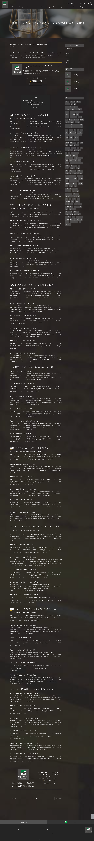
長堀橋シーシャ (80, 170)
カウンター (81, 124)
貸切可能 (67, 168)
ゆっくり (78, 168)
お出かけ (71, 129)
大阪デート (67, 165)
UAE (70, 119)
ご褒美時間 (81, 163)
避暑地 (67, 170)
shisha (67, 55)
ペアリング (71, 160)
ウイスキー (67, 104)
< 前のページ (13, 798)
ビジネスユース (75, 173)
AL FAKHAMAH (76, 119)
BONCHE (71, 181)
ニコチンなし (79, 132)
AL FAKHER (72, 114)
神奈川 (82, 129)
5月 (78, 165)
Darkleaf (67, 196)
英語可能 (74, 170)
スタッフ (77, 140)
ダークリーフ (79, 134)
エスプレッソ (76, 137)
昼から (81, 219)
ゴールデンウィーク (69, 158)
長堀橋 (70, 127)
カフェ (80, 109)
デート (67, 132)
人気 (78, 142)
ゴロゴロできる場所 (73, 163)
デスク (81, 127)
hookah (68, 53)
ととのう (71, 145)
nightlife (74, 198)
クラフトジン (68, 109)
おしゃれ (67, 101)
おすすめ (81, 111)
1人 (66, 152)
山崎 (72, 104)
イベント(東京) (80, 158)
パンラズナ (77, 122)
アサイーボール (73, 142)
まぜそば (71, 186)
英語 (70, 170)
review (67, 122)
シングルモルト (76, 196)
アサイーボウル (68, 191)
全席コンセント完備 (69, 214)
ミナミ (79, 160)
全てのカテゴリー (70, 48)
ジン (76, 106)
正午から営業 (68, 175)
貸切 (80, 222)
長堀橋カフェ (68, 183)
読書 (69, 152)
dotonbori (68, 201)
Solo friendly (76, 193)
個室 (72, 152)
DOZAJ (81, 119)
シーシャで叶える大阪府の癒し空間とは (36, 102)
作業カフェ (77, 201)
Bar (70, 198)
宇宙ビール (72, 111)
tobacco (67, 117)
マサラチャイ (73, 147)
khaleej (79, 117)
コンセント (76, 222)
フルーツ (71, 137)
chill (67, 51)
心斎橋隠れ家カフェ (78, 204)
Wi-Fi (71, 222)
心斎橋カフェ (68, 178)
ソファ (76, 124)
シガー (67, 209)
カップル (67, 163)
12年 (71, 196)
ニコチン (74, 132)
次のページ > (58, 798)
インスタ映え (74, 178)
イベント (67, 222)
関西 (75, 129)
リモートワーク (75, 127)
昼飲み (73, 109)
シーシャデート (68, 173)
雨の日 (67, 129)
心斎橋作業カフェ (77, 214)
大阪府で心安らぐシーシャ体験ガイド (33, 100)
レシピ (67, 137)
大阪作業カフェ (76, 211)
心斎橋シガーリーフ (77, 206)
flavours (71, 204)
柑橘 (81, 147)
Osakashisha (68, 216)
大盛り (75, 186)
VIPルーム (67, 124)
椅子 (66, 127)
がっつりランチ (68, 188)
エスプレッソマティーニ (70, 140)
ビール (77, 111)
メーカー (77, 191)
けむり (67, 181)
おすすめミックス (77, 150)
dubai (67, 119)
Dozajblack (73, 134)
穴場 (78, 129)
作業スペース (72, 168)
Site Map (62, 827)
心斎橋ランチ (74, 183)
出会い (72, 124)
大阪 (70, 132)
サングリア (72, 219)
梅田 (75, 160)
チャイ (77, 219)
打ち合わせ (77, 152)
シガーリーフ (80, 178)
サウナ (81, 142)
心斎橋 (67, 60)
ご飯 (76, 188)
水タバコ (68, 62)
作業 (81, 216)
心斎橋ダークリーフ (69, 206)
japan (67, 160)
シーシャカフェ (80, 175)
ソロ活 (67, 186)
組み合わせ (72, 122)
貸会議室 (81, 173)
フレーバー (78, 101)
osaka (78, 198)
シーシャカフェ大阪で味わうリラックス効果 (36, 104)
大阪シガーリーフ (73, 209)
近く (73, 188)
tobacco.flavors (73, 117)
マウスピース (72, 101)
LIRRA (77, 114)
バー (76, 109)
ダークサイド (69, 58)
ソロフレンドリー (69, 193)
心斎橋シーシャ (68, 155)
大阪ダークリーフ (69, 211)
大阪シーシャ (70, 150)
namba (72, 201)
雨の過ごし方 (75, 155)
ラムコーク (76, 145)
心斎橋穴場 (77, 181)
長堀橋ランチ (80, 183)
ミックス (67, 114)
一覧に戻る (36, 798)
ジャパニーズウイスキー (70, 106)
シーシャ (77, 216)
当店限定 (67, 142)
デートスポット (73, 165)
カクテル (67, 219)
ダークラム (67, 147)
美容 (73, 191)
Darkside (67, 134)
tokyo (67, 198)
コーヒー (67, 111)
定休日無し (74, 175)
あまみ (67, 145)
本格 (78, 147)
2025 (75, 158)
